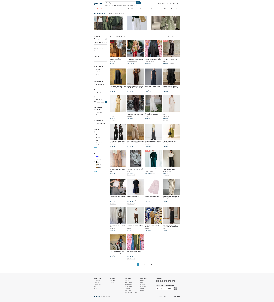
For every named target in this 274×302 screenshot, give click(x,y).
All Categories (97, 280)
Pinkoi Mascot (143, 286)
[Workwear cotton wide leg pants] (135, 215)
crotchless (119, 5)
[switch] (100, 39)
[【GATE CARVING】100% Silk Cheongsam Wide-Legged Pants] (118, 242)
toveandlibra (166, 116)
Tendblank (165, 200)
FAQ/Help (127, 280)
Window (95, 288)
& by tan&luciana (167, 145)
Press (141, 282)
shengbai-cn (130, 145)
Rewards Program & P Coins (131, 292)
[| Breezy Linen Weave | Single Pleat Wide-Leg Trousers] (171, 132)
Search (138, 2)
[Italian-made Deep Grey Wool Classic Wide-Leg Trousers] (171, 158)
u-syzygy (112, 116)
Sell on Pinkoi (161, 3)
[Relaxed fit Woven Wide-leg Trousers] (153, 215)
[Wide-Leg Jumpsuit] (118, 103)
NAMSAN (129, 116)
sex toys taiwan (126, 5)
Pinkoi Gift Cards (97, 284)
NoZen (129, 171)
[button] (106, 102)
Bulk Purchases (128, 282)
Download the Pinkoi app (165, 288)
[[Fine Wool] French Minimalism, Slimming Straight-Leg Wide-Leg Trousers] (135, 77)
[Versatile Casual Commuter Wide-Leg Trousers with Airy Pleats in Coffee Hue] (118, 158)
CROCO (129, 228)
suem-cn (129, 90)
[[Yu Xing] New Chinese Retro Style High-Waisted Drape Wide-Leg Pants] (153, 103)
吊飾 (112, 5)
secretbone (112, 228)
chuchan (147, 116)
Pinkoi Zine (96, 282)
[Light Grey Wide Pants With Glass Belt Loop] (118, 187)
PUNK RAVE (112, 145)
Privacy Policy (128, 288)
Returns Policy (128, 290)
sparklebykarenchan (132, 61)
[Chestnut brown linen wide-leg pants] (118, 215)
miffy (115, 5)
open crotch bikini (133, 5)
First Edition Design (131, 200)
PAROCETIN (112, 61)
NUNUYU (147, 228)
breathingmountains (167, 171)
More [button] (95, 147)
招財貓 (106, 5)
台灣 (110, 5)
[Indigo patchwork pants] (135, 187)
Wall (95, 286)
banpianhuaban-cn (167, 90)
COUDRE (147, 145)
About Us (142, 280)
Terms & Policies (128, 286)
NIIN (111, 171)
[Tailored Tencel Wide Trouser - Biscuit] (171, 103)
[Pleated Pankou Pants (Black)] (153, 77)
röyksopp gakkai (149, 171)
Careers (142, 288)
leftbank (165, 61)
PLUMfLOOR (112, 200)
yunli (111, 90)
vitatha (164, 228)
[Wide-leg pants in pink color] (153, 187)
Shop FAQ (112, 282)
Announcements (128, 284)
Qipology (147, 90)
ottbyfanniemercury (149, 61)
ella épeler (147, 200)
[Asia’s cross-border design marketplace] (98, 3)
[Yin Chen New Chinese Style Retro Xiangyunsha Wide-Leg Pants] (118, 77)
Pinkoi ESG (142, 284)
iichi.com (142, 290)
